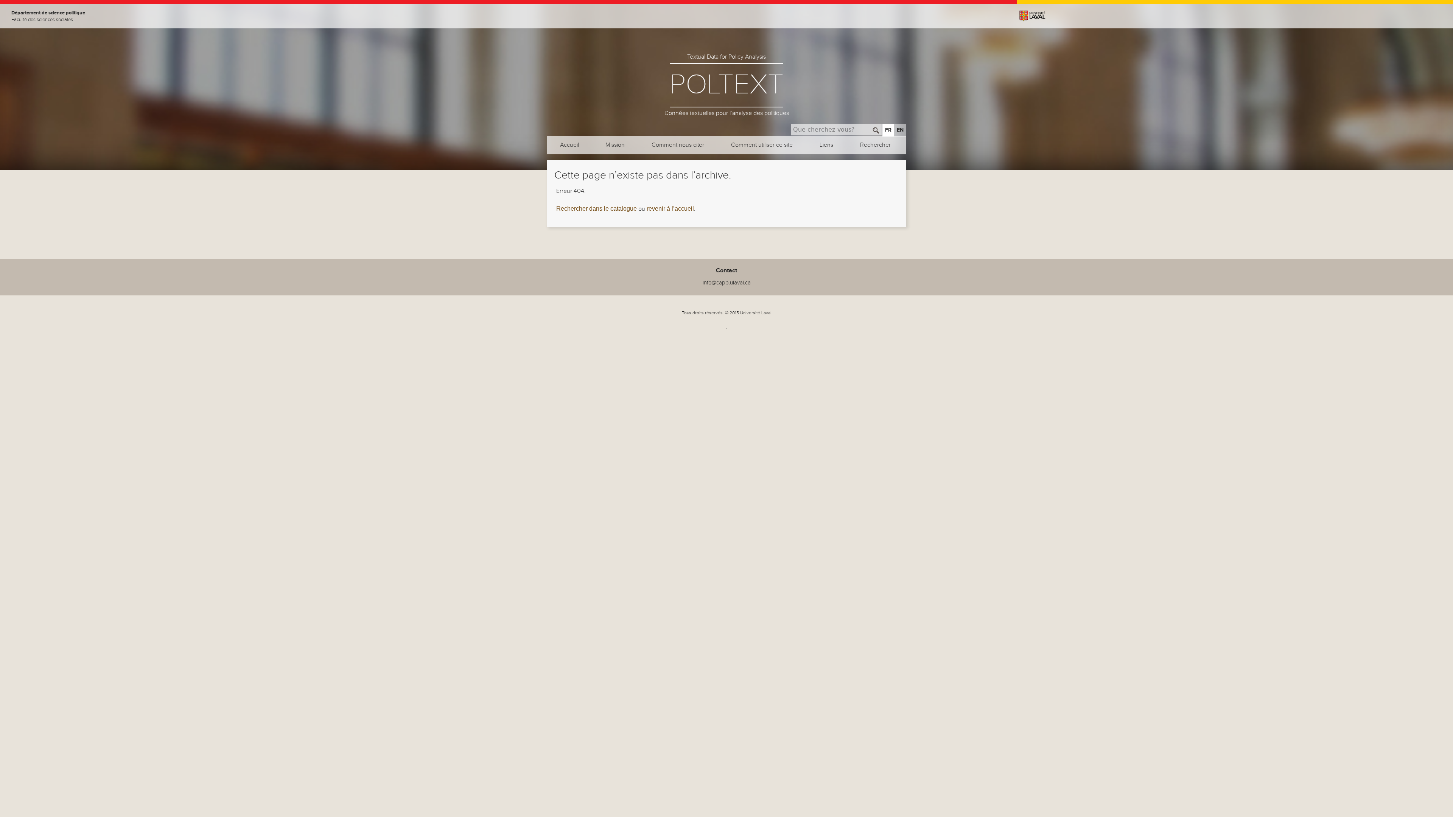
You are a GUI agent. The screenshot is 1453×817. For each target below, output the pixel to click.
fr (888, 130)
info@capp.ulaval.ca (727, 283)
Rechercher (875, 145)
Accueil (569, 145)
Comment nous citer (678, 145)
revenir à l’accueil (670, 208)
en (900, 130)
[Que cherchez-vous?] (876, 129)
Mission (615, 145)
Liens (826, 145)
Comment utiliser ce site (762, 145)
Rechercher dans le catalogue (596, 208)
